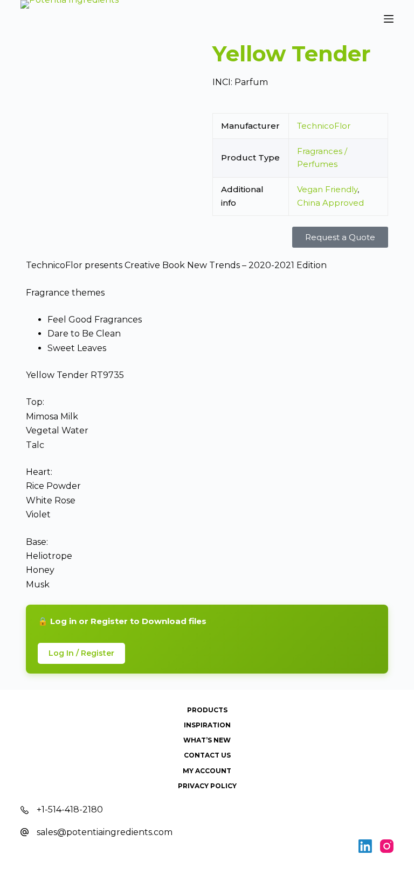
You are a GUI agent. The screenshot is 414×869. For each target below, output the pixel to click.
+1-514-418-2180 (70, 809)
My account (207, 771)
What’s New (207, 740)
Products (207, 710)
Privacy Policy (207, 786)
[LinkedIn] (365, 846)
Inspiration (207, 725)
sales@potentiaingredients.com (104, 832)
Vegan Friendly (327, 189)
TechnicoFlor (323, 126)
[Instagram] (387, 846)
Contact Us (207, 755)
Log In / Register (81, 653)
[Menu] (389, 19)
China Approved (330, 203)
